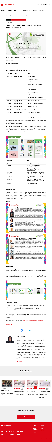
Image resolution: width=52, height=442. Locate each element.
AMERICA (11, 434)
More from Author (20, 361)
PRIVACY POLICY (44, 4)
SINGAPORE (4, 431)
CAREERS (34, 10)
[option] (19, 388)
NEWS (13, 19)
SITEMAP (42, 430)
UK (2, 434)
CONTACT (41, 10)
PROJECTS (9, 10)
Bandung (24, 19)
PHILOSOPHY (17, 10)
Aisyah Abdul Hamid (21, 336)
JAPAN (18, 434)
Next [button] (42, 387)
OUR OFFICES (26, 10)
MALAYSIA (9, 19)
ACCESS (38, 4)
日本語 (49, 4)
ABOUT (3, 10)
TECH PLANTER (18, 19)
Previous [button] (9, 387)
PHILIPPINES (20, 431)
